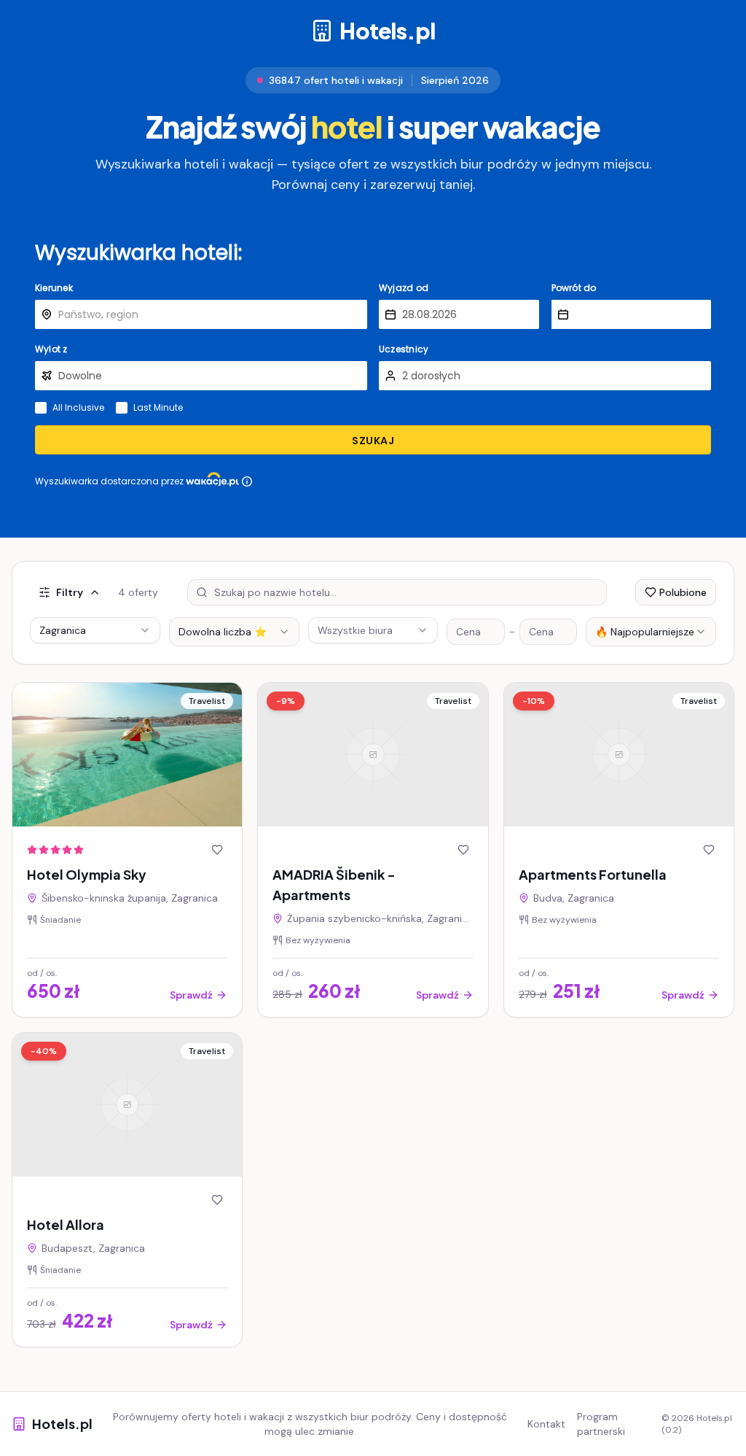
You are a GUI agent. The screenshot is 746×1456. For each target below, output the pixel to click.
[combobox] (234, 631)
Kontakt (546, 1423)
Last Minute (158, 408)
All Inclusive (78, 408)
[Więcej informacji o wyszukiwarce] (247, 481)
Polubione (683, 592)
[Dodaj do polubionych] (217, 849)
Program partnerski (601, 1424)
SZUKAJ (373, 440)
